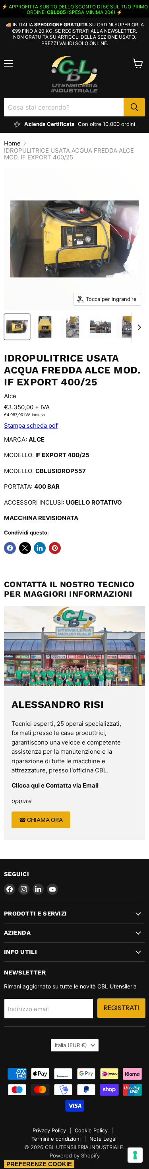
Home (12, 143)
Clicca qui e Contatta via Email (55, 785)
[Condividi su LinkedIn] (40, 548)
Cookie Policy (91, 1130)
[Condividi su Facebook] (10, 548)
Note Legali (103, 1139)
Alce (10, 396)
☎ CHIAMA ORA (41, 819)
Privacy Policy (49, 1130)
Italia (71, 1045)
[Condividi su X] (25, 548)
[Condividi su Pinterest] (55, 548)
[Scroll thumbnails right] (138, 327)
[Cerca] (134, 107)
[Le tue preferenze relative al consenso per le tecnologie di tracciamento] (135, 1155)
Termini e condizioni (56, 1139)
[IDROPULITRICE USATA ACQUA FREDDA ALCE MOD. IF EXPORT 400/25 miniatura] (17, 327)
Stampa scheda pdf (31, 425)
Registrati (121, 1008)
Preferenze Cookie (39, 1164)
